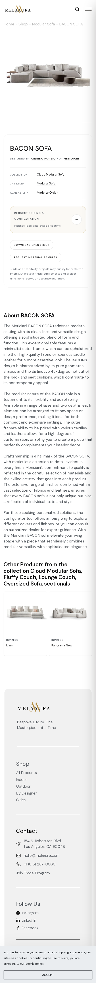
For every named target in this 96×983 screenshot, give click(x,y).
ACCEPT (48, 975)
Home (9, 24)
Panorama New (61, 645)
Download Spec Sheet (31, 244)
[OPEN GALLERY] (48, 73)
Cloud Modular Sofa (51, 174)
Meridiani (71, 158)
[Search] (77, 9)
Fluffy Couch (20, 577)
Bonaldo (12, 640)
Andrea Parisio (43, 158)
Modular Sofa (43, 24)
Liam (9, 645)
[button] (48, 219)
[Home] (17, 8)
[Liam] (25, 613)
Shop (23, 24)
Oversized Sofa (23, 583)
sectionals (57, 583)
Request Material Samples (35, 257)
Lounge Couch (57, 577)
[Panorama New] (70, 613)
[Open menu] (88, 9)
